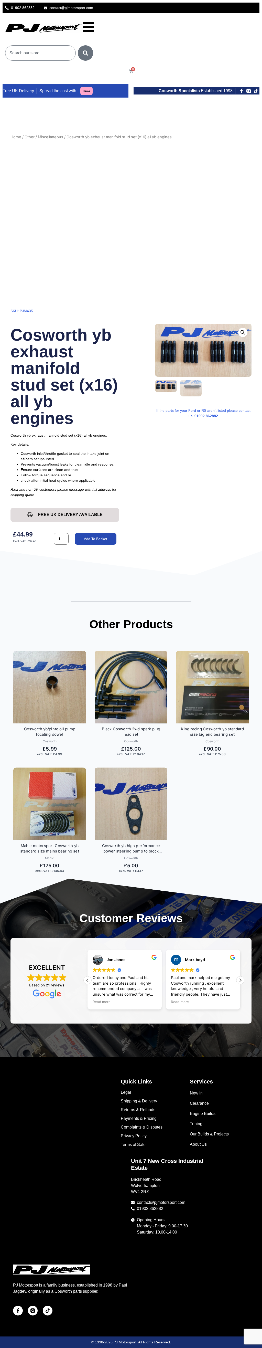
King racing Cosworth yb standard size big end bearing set (212, 731)
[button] (242, 332)
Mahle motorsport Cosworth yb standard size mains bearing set (49, 848)
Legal (126, 1092)
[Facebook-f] (241, 90)
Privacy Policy (134, 1136)
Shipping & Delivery (139, 1101)
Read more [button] (102, 1002)
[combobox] (40, 53)
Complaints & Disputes (141, 1127)
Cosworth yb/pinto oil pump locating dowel (49, 731)
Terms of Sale (133, 1144)
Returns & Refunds (138, 1110)
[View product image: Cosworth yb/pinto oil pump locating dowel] (49, 687)
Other (30, 137)
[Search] (85, 53)
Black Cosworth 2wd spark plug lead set (131, 731)
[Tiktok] (255, 90)
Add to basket (95, 539)
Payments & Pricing (139, 1118)
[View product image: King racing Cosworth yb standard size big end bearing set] (212, 687)
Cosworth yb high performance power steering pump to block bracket (131, 848)
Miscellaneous (50, 137)
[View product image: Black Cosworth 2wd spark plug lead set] (131, 687)
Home (15, 137)
